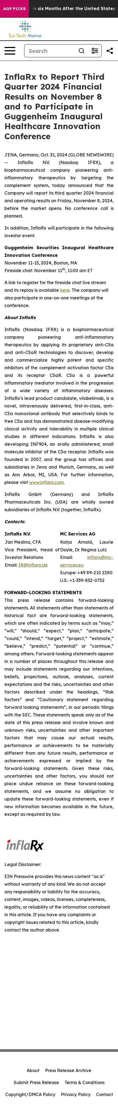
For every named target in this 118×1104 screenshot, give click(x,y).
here (65, 290)
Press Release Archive (68, 1070)
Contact (104, 1094)
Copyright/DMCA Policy (30, 1094)
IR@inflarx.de (33, 565)
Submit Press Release (36, 1082)
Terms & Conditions (84, 1082)
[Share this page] (110, 50)
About (33, 1070)
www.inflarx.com (46, 482)
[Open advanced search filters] (94, 50)
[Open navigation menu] (9, 50)
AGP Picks (14, 8)
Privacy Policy (76, 1094)
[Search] (81, 50)
